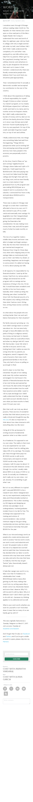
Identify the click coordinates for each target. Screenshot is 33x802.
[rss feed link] (6, 694)
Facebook (26, 634)
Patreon (6, 642)
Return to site (9, 1)
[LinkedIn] (17, 689)
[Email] (24, 689)
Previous (5, 666)
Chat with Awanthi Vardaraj (14, 670)
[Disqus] (16, 727)
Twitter (8, 636)
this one (6, 420)
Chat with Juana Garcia (12, 678)
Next (4, 674)
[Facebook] (5, 689)
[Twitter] (11, 689)
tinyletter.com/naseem (11, 629)
